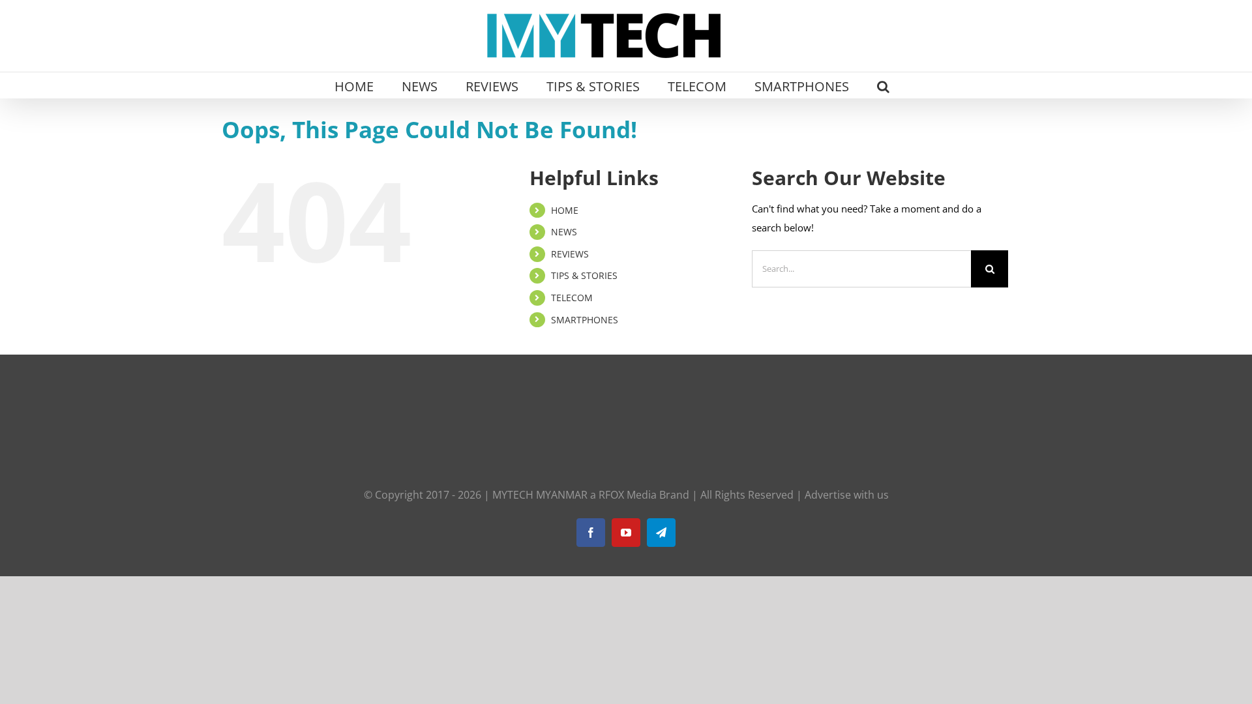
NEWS (564, 232)
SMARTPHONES (584, 320)
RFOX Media (628, 495)
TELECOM (572, 297)
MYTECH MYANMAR (540, 495)
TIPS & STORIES (584, 275)
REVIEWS (570, 254)
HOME (564, 210)
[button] (883, 85)
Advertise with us (847, 495)
